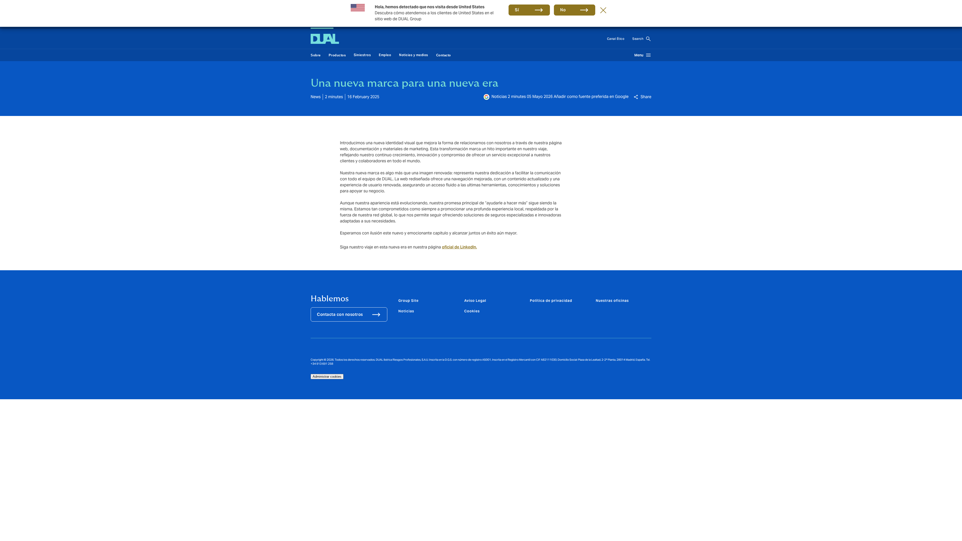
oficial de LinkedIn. (459, 247)
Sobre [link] (316, 55)
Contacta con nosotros (340, 314)
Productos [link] (337, 55)
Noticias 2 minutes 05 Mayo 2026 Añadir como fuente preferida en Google (560, 96)
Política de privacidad (551, 300)
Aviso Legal (475, 300)
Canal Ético (616, 39)
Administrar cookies (327, 376)
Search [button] (637, 39)
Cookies (472, 311)
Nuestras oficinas (612, 300)
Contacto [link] (443, 55)
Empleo (385, 55)
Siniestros (362, 55)
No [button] (563, 10)
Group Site (408, 300)
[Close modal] (603, 10)
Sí (517, 10)
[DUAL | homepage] (325, 39)
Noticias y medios (413, 55)
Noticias (406, 311)
